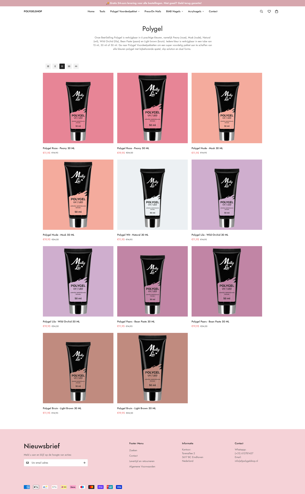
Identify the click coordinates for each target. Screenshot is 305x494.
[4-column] (69, 66)
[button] (276, 11)
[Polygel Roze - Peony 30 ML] (78, 108)
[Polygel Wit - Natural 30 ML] (152, 195)
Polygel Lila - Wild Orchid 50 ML (61, 321)
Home (91, 11)
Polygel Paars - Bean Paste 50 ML (210, 321)
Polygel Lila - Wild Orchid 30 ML (210, 235)
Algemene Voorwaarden (142, 466)
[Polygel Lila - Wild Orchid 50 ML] (78, 281)
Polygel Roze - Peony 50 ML (133, 148)
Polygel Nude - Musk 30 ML (207, 148)
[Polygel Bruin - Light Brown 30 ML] (78, 368)
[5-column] (76, 66)
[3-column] (62, 66)
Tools (102, 11)
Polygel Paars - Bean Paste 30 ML (136, 321)
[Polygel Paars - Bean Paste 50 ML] (227, 281)
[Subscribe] (84, 462)
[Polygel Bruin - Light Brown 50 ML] (152, 368)
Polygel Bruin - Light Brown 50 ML (136, 408)
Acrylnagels (194, 11)
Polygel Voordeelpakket (123, 11)
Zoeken (133, 450)
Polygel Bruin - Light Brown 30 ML (62, 408)
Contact (213, 11)
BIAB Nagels (173, 11)
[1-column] (48, 66)
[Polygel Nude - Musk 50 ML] (78, 195)
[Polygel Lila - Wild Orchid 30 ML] (227, 195)
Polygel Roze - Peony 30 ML (59, 148)
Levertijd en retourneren (141, 461)
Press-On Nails (153, 11)
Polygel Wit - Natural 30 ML (132, 235)
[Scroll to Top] (298, 476)
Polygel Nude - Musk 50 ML (58, 235)
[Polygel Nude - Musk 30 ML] (227, 108)
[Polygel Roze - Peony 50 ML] (152, 108)
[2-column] (55, 66)
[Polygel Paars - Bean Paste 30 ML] (152, 281)
